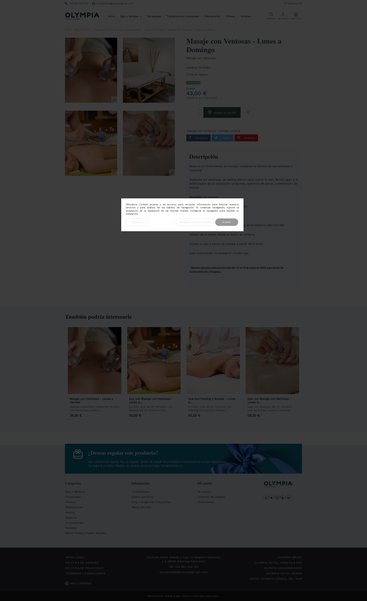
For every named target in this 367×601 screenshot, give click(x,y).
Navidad (71, 528)
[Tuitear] (216, 138)
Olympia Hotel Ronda (284, 573)
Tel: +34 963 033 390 (184, 566)
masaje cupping (229, 131)
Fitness (70, 502)
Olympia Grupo (290, 557)
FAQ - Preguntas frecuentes (151, 502)
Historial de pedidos (212, 497)
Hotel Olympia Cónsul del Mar (276, 579)
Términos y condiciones (85, 573)
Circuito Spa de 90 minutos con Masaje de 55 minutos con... (150, 408)
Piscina (70, 512)
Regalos (71, 517)
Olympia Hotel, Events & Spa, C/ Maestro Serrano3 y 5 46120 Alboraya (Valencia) (184, 559)
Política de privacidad (84, 568)
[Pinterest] (239, 138)
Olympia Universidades (283, 568)
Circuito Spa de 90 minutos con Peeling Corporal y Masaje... (209, 408)
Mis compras (81, 583)
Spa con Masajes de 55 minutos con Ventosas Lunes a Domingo (270, 408)
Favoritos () (294, 3)
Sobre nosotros (142, 497)
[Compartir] (190, 138)
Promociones (74, 522)
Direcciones (206, 502)
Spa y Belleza (75, 492)
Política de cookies (81, 562)
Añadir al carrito (225, 113)
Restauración (74, 507)
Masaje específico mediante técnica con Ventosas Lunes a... (94, 408)
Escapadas (73, 497)
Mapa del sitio (141, 507)
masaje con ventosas (201, 131)
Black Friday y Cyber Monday (85, 533)
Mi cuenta (204, 492)
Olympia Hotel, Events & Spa (278, 562)
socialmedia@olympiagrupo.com (115, 3)
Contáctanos (140, 492)
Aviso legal (75, 557)
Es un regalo (199, 74)
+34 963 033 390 (79, 3)
